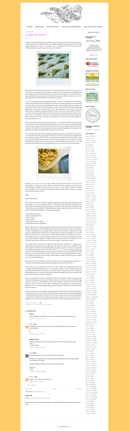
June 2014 (88, 253)
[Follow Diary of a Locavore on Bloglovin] (94, 32)
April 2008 (89, 407)
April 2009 (89, 382)
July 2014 (88, 251)
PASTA (47, 304)
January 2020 (89, 155)
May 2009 (88, 380)
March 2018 (89, 176)
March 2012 (89, 309)
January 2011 (89, 338)
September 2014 (90, 247)
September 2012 (90, 297)
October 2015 (89, 219)
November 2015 (90, 217)
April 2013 (89, 282)
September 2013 (90, 272)
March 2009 (89, 384)
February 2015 (90, 236)
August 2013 (89, 274)
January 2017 (89, 194)
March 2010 (89, 359)
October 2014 (89, 245)
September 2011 (90, 322)
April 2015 (89, 232)
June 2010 (88, 353)
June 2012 (88, 303)
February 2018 (90, 178)
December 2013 (90, 265)
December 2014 (90, 240)
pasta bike (60, 249)
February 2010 (90, 361)
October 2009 (89, 370)
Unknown (32, 377)
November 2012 (90, 292)
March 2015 (89, 234)
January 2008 (89, 413)
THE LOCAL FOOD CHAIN (93, 27)
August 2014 (89, 249)
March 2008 (89, 409)
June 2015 (88, 228)
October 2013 (89, 269)
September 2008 (90, 397)
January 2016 (89, 213)
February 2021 (90, 140)
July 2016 (88, 203)
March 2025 (89, 136)
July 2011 (88, 326)
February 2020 (90, 153)
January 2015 (89, 238)
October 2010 (89, 345)
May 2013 (88, 280)
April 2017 (89, 190)
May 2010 (88, 355)
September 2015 (90, 222)
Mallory (31, 324)
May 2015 (88, 230)
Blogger (68, 426)
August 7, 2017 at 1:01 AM (36, 381)
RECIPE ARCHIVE (53, 27)
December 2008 (90, 390)
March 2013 (89, 284)
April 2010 (89, 357)
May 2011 (88, 330)
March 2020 (89, 151)
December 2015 (90, 215)
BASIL (31, 304)
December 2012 (90, 290)
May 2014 (88, 255)
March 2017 (89, 192)
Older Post (78, 388)
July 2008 (88, 401)
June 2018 (88, 169)
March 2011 (89, 334)
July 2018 (88, 167)
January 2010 (89, 363)
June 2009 (88, 378)
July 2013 (88, 276)
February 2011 (90, 336)
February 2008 (90, 411)
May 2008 (88, 405)
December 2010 (90, 340)
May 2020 (88, 146)
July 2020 (88, 144)
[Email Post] (40, 302)
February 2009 (90, 386)
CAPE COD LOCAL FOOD (39, 304)
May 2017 (88, 188)
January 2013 (89, 288)
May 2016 (88, 205)
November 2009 (90, 368)
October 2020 (89, 142)
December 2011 (90, 315)
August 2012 (89, 299)
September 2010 (90, 347)
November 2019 (90, 159)
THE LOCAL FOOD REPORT (71, 27)
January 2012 (89, 313)
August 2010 (89, 349)
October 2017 (89, 182)
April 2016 (89, 207)
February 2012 (90, 311)
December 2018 (90, 163)
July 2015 (88, 226)
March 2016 (89, 209)
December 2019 (90, 157)
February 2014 (90, 261)
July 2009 (88, 376)
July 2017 (88, 186)
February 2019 (90, 161)
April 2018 (89, 174)
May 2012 (88, 305)
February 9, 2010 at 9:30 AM (36, 318)
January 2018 (89, 180)
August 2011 (89, 324)
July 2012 (88, 301)
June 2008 (88, 403)
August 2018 (89, 165)
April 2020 (89, 149)
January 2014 (89, 263)
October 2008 (89, 395)
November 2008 (90, 392)
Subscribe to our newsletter (93, 129)
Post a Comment (32, 385)
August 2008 (89, 399)
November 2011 (90, 317)
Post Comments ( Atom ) (38, 391)
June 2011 (88, 328)
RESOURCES (39, 27)
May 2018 (88, 172)
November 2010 (90, 342)
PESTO (51, 304)
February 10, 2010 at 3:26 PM (37, 347)
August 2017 (89, 184)
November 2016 (90, 196)
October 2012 (89, 295)
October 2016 (89, 199)
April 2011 (89, 332)
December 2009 (90, 365)
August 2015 (89, 224)
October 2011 (89, 320)
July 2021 (88, 138)
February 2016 (90, 211)
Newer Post (29, 388)
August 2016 (89, 201)
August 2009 (89, 374)
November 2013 (90, 267)
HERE (100, 50)
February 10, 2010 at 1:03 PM (37, 334)
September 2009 (90, 372)
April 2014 (89, 257)
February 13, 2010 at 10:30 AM (37, 371)
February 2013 (90, 286)
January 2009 (89, 388)
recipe (51, 379)
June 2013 (88, 278)
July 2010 (88, 351)
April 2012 (89, 307)
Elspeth (31, 353)
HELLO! (29, 27)
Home (53, 388)
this (53, 204)
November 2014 (90, 242)
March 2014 (89, 259)
